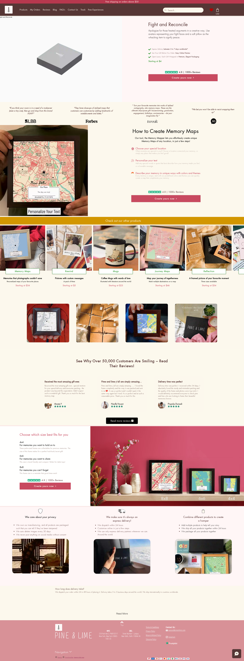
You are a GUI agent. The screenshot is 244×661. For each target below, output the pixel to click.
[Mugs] (116, 274)
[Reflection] (209, 274)
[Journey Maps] (162, 274)
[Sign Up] (224, 10)
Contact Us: (170, 627)
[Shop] (217, 10)
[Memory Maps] (23, 274)
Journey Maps (162, 271)
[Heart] (211, 10)
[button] (23, 10)
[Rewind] (69, 274)
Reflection (209, 271)
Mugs (116, 271)
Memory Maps (22, 271)
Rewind (69, 271)
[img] (48, 323)
